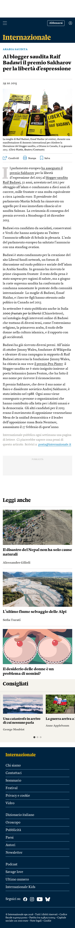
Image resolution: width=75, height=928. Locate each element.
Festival (12, 788)
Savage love (14, 872)
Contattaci (14, 773)
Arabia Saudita (15, 49)
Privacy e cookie (18, 796)
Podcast (11, 864)
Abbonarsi (56, 23)
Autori (10, 845)
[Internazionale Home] (22, 754)
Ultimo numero (17, 879)
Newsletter (14, 853)
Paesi (10, 837)
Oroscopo (13, 822)
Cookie (47, 921)
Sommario (13, 780)
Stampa (32, 158)
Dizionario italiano (20, 815)
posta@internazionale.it (54, 444)
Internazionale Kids (20, 887)
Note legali (36, 921)
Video (10, 803)
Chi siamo (13, 765)
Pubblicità (13, 830)
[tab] (34, 737)
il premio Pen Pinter (48, 364)
